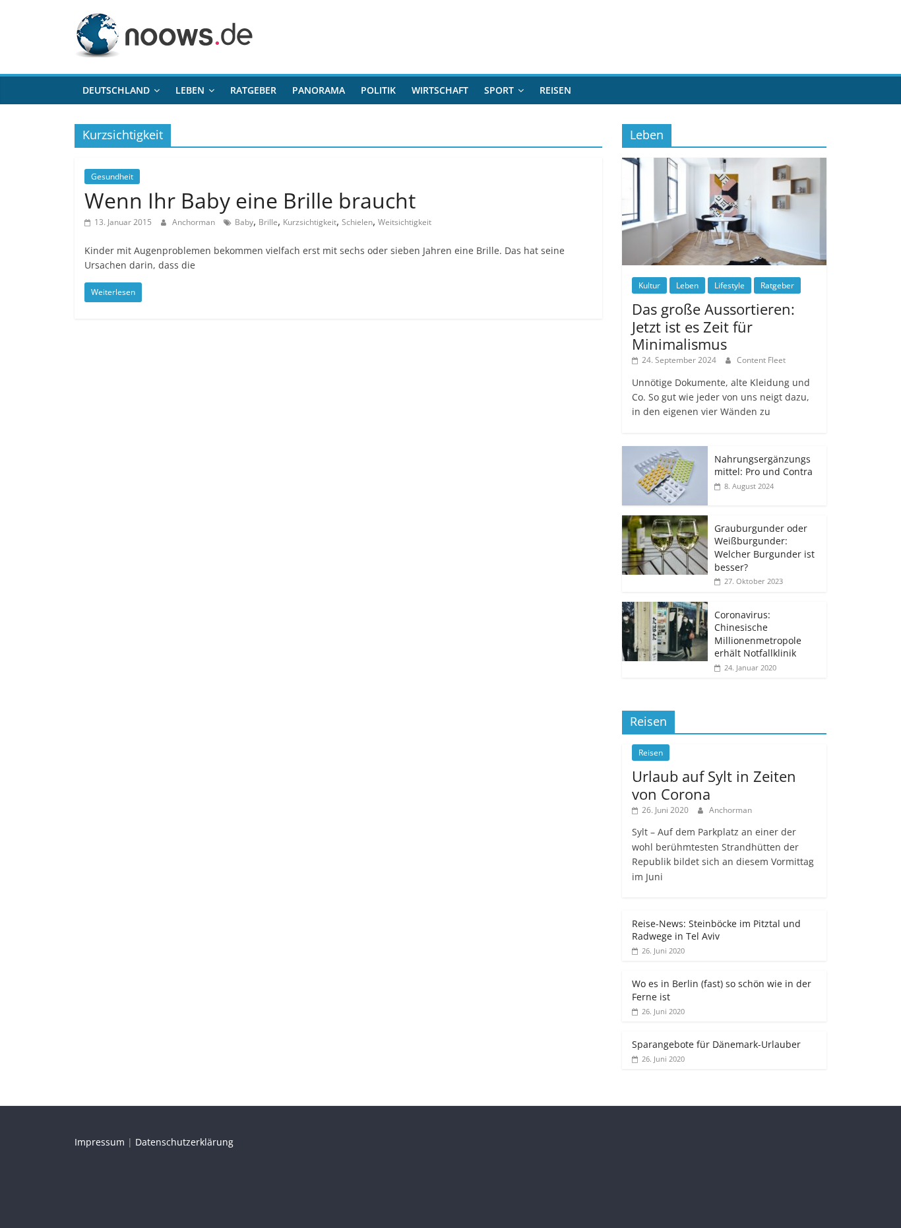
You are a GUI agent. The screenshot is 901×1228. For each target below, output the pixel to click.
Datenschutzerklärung (184, 1142)
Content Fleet (761, 360)
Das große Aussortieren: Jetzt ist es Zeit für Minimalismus (713, 326)
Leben (189, 90)
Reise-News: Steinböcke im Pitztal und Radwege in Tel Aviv (716, 930)
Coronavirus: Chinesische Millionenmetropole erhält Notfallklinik (757, 634)
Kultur (649, 285)
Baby (244, 222)
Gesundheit (112, 176)
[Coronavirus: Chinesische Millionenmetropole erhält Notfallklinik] (665, 608)
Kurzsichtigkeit (309, 222)
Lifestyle (729, 285)
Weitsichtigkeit (404, 222)
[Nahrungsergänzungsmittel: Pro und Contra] (665, 453)
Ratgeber (253, 90)
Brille (268, 222)
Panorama (318, 90)
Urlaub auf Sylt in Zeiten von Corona (714, 784)
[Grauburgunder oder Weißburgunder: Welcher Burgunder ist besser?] (665, 522)
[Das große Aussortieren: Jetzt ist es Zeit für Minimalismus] (724, 164)
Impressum (100, 1142)
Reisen (555, 90)
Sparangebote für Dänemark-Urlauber (716, 1044)
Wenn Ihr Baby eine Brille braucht (250, 200)
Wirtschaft (440, 90)
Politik (378, 90)
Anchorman (194, 222)
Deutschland (116, 90)
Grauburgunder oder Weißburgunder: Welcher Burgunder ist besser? (764, 547)
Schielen (357, 222)
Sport (499, 90)
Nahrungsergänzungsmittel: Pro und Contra (763, 465)
